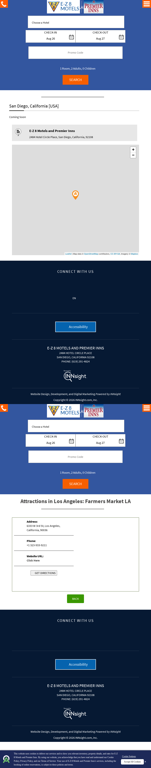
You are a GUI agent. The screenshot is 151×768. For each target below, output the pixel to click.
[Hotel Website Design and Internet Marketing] (75, 376)
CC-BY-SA (115, 253)
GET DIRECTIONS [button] (45, 573)
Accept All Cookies (132, 761)
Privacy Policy (26, 761)
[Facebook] (75, 282)
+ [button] (133, 149)
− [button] (133, 155)
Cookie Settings (129, 756)
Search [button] (75, 79)
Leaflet (68, 253)
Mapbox (134, 253)
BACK (75, 598)
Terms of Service (48, 761)
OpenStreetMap (91, 253)
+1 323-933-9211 (37, 545)
